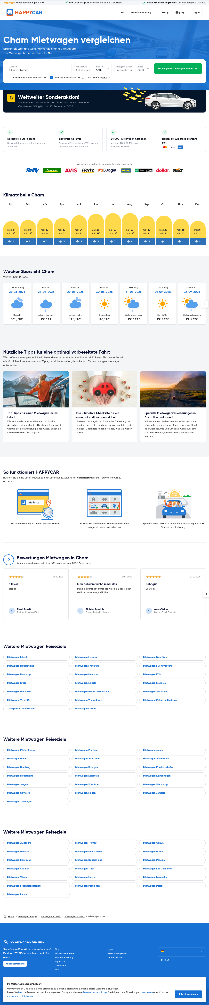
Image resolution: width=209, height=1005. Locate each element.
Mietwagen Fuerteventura (157, 666)
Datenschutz (61, 965)
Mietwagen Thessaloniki (88, 700)
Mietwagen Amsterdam (156, 758)
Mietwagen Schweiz (51, 916)
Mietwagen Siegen (17, 784)
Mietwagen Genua (153, 843)
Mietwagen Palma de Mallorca (92, 691)
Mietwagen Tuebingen (19, 801)
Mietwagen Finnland (86, 750)
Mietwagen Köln (152, 674)
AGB (57, 969)
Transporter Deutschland (21, 708)
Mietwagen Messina (18, 851)
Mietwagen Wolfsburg (155, 784)
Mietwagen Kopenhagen (157, 776)
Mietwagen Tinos (85, 868)
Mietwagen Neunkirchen (89, 851)
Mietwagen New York (155, 657)
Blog (57, 949)
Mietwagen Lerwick (18, 894)
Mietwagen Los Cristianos (157, 868)
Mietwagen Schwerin (19, 793)
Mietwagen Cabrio (85, 708)
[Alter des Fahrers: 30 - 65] (51, 77)
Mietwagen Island (17, 657)
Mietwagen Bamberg (18, 767)
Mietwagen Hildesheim (20, 776)
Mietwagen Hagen (85, 793)
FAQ (123, 12)
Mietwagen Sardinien (155, 691)
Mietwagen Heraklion (87, 674)
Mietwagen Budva (153, 851)
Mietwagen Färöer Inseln (21, 750)
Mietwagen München (19, 691)
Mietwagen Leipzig (85, 683)
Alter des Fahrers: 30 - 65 (67, 77)
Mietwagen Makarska (155, 877)
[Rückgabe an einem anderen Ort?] (8, 77)
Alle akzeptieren (188, 994)
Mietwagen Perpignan (87, 886)
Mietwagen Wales (17, 877)
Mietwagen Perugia (154, 860)
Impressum (60, 961)
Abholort (13, 66)
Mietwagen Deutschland (20, 666)
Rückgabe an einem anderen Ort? (28, 77)
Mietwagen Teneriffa (18, 700)
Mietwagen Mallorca (154, 683)
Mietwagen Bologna (86, 767)
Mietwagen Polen (17, 758)
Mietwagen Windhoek (87, 784)
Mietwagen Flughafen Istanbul (24, 886)
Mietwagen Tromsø (86, 843)
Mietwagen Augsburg (19, 843)
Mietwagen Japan (153, 750)
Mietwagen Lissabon (86, 657)
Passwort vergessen (116, 953)
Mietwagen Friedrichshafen (158, 767)
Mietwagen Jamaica (154, 793)
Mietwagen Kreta (16, 683)
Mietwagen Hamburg (19, 674)
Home (11, 916)
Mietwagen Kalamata (87, 776)
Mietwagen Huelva (85, 877)
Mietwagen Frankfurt (87, 666)
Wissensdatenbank (64, 953)
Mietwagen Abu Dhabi (87, 758)
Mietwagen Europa (27, 916)
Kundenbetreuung (141, 12)
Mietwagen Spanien (18, 868)
